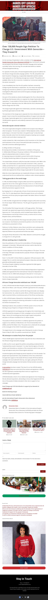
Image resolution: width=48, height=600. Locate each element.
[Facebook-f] (20, 597)
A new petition (6, 367)
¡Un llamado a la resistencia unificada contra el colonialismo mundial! (19, 513)
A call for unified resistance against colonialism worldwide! (17, 515)
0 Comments (37, 56)
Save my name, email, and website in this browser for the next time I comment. (21, 460)
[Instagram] (25, 597)
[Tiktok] (28, 597)
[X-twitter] (23, 597)
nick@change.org (7, 388)
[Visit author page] (4, 407)
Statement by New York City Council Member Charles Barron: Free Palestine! (24, 430)
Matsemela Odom (7, 56)
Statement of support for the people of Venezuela (15, 512)
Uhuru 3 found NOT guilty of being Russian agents (39, 429)
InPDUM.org (6, 369)
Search (3, 469)
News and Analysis (27, 56)
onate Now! (24, 496)
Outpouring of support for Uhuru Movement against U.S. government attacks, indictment (9, 430)
